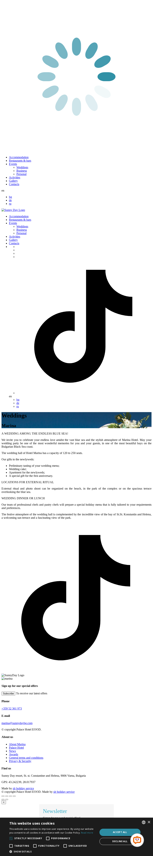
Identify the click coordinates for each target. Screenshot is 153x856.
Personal (21, 174)
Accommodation (19, 157)
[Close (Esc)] (2, 796)
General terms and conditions (26, 757)
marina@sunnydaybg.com (16, 723)
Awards (13, 754)
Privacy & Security (20, 761)
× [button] (148, 822)
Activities (14, 177)
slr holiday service (23, 788)
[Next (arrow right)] (6, 799)
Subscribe (8, 693)
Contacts (14, 184)
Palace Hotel (16, 747)
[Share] (6, 796)
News (12, 751)
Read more (87, 832)
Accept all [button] (120, 832)
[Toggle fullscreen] (10, 796)
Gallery (13, 180)
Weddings (22, 167)
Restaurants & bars (20, 160)
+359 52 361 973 (11, 708)
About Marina (17, 744)
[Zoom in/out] (14, 796)
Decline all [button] (119, 841)
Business (21, 170)
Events (13, 164)
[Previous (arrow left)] (2, 799)
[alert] (76, 837)
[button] (52, 851)
